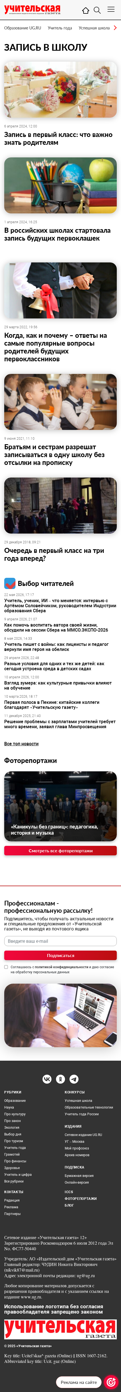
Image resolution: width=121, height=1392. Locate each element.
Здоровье (12, 1168)
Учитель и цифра (18, 1175)
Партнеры (12, 1214)
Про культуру (15, 1114)
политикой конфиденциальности (61, 967)
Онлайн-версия (77, 1182)
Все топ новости (21, 743)
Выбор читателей (46, 583)
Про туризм (13, 1141)
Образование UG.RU (22, 27)
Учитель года (60, 27)
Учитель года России (82, 1114)
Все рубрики (14, 1181)
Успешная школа (94, 27)
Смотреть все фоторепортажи (61, 850)
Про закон (12, 1121)
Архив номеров (77, 1155)
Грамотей (12, 1154)
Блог (69, 1205)
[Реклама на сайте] (111, 1382)
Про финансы (15, 1161)
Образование (15, 1101)
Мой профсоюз (77, 1148)
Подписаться (60, 955)
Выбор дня (12, 1134)
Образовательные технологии (89, 1107)
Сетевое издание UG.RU (83, 1135)
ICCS (69, 1192)
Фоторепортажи (30, 760)
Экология (11, 1128)
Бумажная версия (79, 1176)
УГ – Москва (74, 1142)
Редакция (12, 1200)
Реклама (11, 1207)
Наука (9, 1107)
